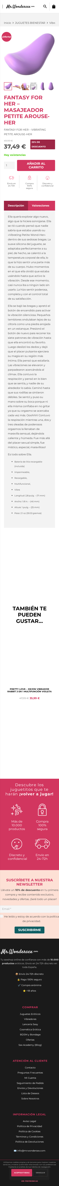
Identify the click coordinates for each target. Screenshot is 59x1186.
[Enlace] (21, 6)
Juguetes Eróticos (30, 1014)
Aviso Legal (29, 1121)
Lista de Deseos (30, 1093)
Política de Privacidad (29, 1126)
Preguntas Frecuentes (30, 1072)
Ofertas (30, 1039)
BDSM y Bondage (30, 1034)
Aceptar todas (21, 1173)
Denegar (40, 1173)
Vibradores (30, 1019)
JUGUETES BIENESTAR (30, 22)
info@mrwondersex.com (31, 1150)
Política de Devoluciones (29, 1141)
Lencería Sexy (30, 1024)
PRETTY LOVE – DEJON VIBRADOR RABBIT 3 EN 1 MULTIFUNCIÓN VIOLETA (29, 690)
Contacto (30, 1067)
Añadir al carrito (36, 165)
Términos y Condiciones (29, 1136)
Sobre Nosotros (30, 1098)
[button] (45, 6)
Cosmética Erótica (30, 1029)
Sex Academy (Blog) (30, 1045)
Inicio (7, 22)
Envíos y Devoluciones (30, 1088)
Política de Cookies (29, 1131)
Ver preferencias (29, 1181)
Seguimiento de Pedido (30, 1083)
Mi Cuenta (30, 1077)
